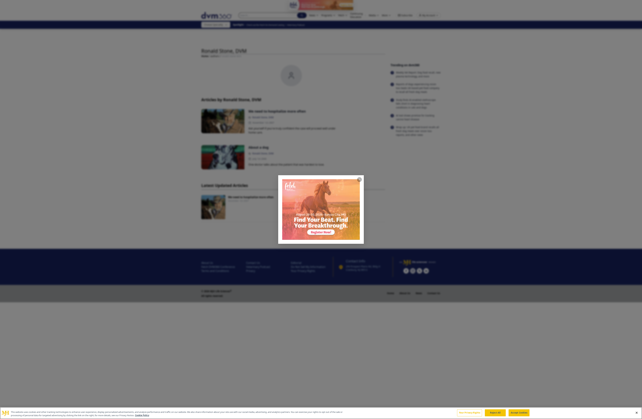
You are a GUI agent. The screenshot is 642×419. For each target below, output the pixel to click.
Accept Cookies (519, 412)
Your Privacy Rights (469, 412)
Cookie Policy (142, 415)
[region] (321, 413)
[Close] (636, 412)
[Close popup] (359, 179)
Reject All (495, 412)
